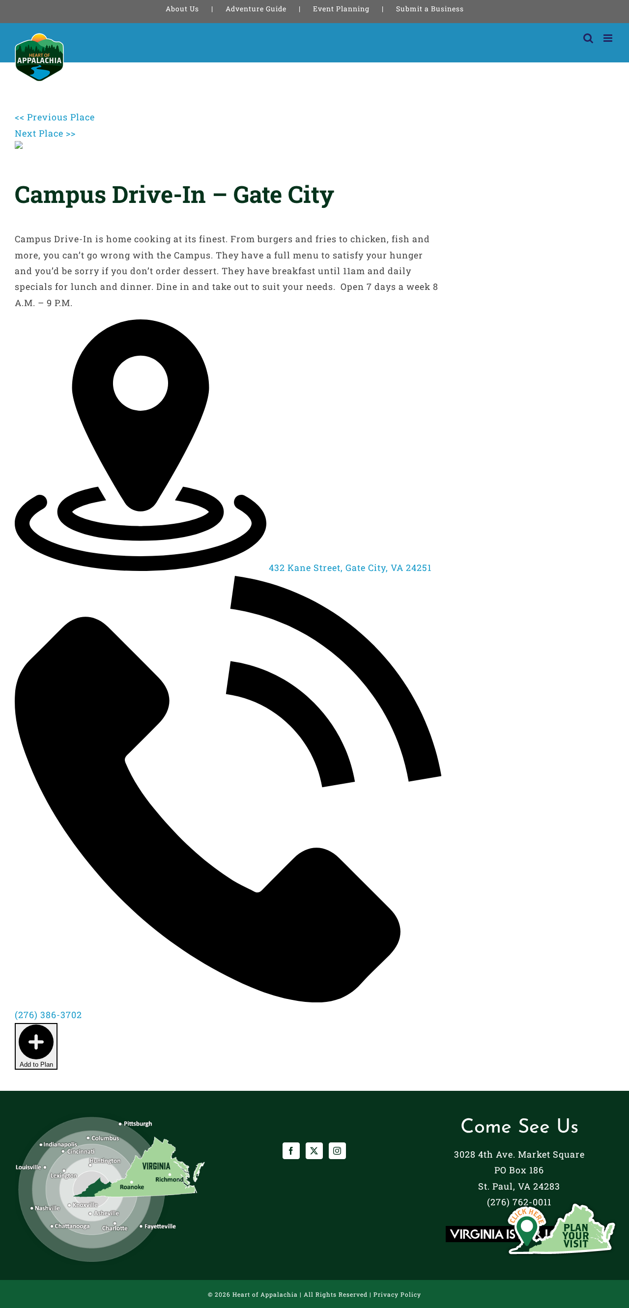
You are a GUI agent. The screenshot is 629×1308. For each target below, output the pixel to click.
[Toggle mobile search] (588, 38)
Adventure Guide (256, 8)
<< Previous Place (55, 117)
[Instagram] (337, 1150)
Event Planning (341, 8)
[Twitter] (314, 1150)
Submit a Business (430, 8)
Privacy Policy (397, 1294)
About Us (182, 8)
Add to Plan (36, 1064)
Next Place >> (45, 133)
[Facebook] (291, 1150)
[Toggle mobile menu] (608, 38)
